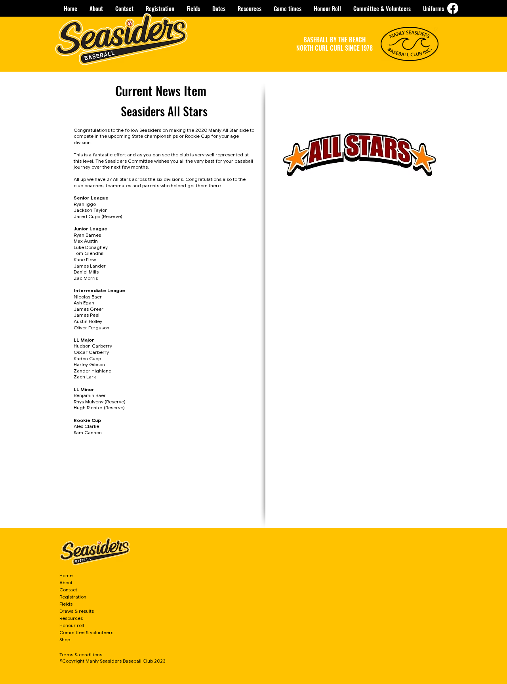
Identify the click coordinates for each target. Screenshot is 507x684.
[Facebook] (452, 8)
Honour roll (71, 625)
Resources (71, 618)
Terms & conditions (80, 654)
